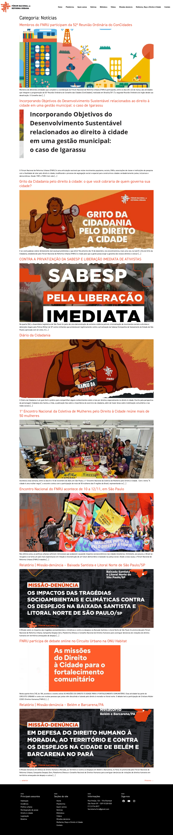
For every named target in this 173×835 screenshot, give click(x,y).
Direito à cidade (27, 813)
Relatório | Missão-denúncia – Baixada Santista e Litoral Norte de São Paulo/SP (82, 565)
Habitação (24, 801)
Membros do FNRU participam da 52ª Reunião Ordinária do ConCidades (75, 24)
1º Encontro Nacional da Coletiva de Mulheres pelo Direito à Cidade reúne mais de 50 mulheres (84, 413)
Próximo (149, 780)
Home (60, 7)
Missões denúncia (125, 7)
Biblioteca (103, 7)
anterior (23, 780)
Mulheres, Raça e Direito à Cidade (148, 7)
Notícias (93, 7)
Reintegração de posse (29, 810)
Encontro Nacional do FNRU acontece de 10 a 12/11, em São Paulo (71, 488)
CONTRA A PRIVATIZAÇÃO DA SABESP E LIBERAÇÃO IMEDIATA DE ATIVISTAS (80, 259)
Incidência (24, 804)
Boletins (24, 819)
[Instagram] (134, 801)
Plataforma (70, 7)
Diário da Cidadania (34, 335)
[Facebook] (123, 801)
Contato (167, 7)
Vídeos (113, 7)
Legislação (25, 816)
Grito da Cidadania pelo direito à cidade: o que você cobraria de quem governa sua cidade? (84, 183)
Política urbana (26, 807)
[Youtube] (129, 801)
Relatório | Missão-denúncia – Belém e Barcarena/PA (61, 704)
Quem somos (82, 7)
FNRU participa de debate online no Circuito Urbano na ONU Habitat (73, 640)
